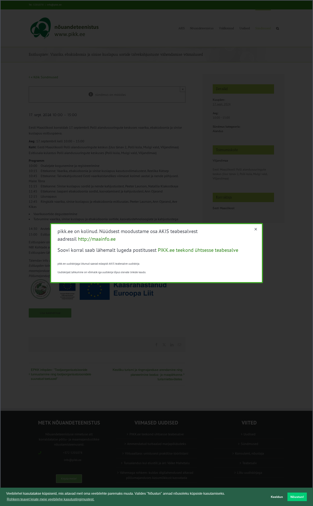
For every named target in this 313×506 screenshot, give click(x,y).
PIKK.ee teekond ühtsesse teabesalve (198, 250)
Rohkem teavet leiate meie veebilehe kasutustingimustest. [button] (50, 499)
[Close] (256, 229)
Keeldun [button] (277, 497)
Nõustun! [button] (297, 497)
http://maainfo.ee (97, 239)
